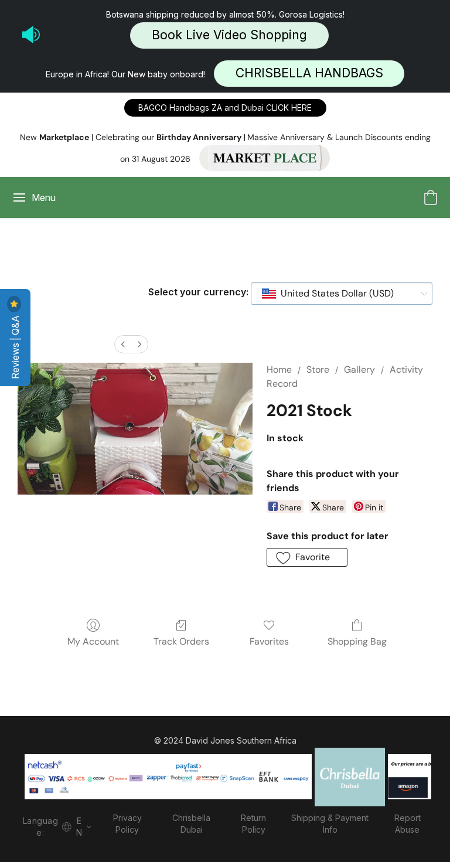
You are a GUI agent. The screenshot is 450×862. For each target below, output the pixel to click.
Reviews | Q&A (15, 346)
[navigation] (55, 825)
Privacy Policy (127, 823)
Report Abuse (407, 823)
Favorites (269, 641)
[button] (229, 35)
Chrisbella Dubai (191, 823)
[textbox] (333, 293)
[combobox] (341, 293)
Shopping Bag (357, 641)
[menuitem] (123, 344)
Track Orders (181, 641)
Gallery (359, 369)
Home (279, 369)
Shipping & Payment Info (330, 823)
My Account (93, 641)
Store (317, 369)
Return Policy (253, 823)
